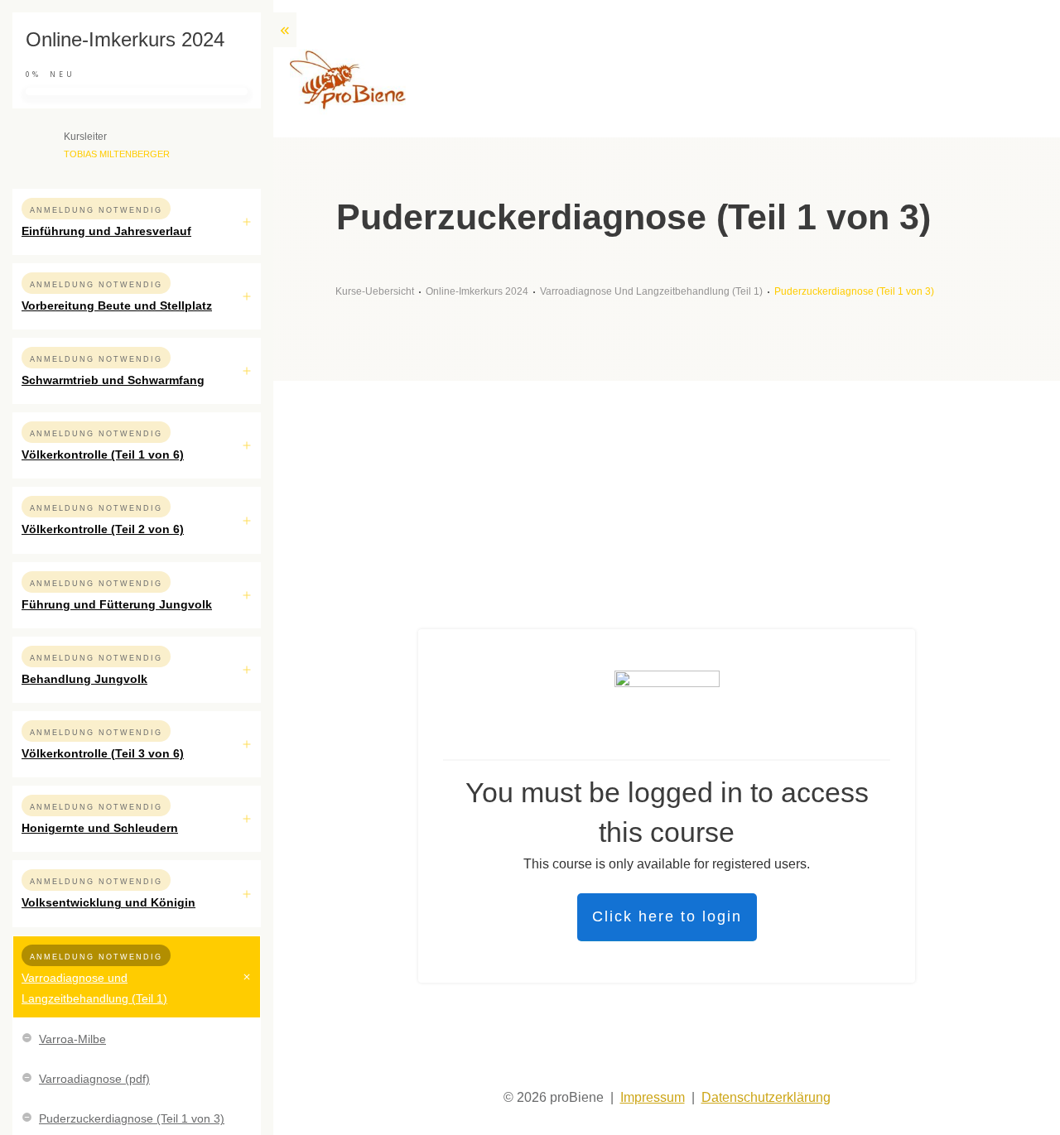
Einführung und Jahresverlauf (106, 231)
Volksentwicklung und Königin (108, 902)
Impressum (652, 1097)
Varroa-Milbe (72, 1039)
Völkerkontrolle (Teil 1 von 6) (103, 454)
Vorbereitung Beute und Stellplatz (117, 305)
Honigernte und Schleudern (100, 827)
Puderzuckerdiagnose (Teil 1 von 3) (131, 1118)
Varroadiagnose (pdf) (94, 1078)
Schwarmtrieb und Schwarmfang (113, 380)
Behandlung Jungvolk (84, 678)
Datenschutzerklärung (766, 1097)
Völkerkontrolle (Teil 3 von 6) (103, 753)
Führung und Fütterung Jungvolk (117, 604)
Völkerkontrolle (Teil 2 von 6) (103, 529)
